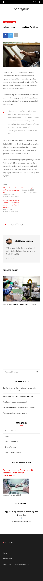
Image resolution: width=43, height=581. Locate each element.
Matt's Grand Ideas (11, 442)
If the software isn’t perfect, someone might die (11, 190)
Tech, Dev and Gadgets (13, 452)
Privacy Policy (7, 558)
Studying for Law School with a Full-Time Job (18, 396)
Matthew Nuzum (24, 240)
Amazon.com (24, 521)
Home (5, 553)
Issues (7, 436)
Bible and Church (10, 431)
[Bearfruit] (21, 9)
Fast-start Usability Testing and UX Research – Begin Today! (18, 473)
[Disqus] (21, 333)
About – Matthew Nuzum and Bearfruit (16, 564)
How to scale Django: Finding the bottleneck (19, 304)
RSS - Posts (8, 542)
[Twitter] (10, 35)
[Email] (22, 224)
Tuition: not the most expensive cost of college (19, 407)
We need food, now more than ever (15, 413)
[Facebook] (5, 35)
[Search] (39, 2)
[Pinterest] (19, 224)
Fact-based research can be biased (15, 402)
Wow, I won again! (28, 188)
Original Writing (10, 22)
